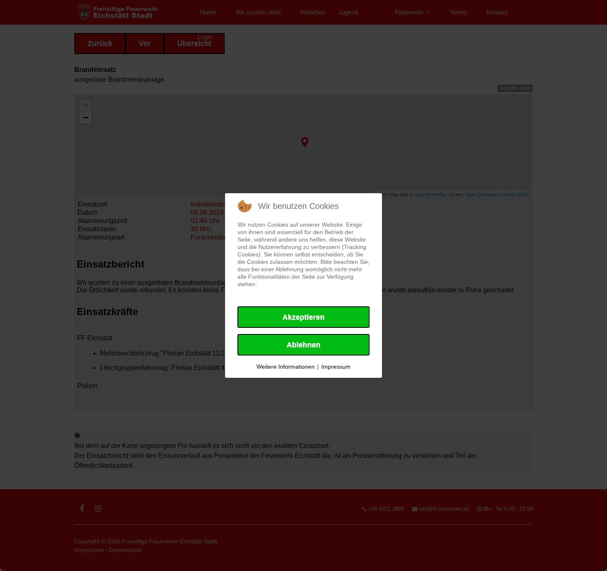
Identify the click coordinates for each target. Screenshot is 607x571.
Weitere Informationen (285, 366)
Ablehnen (303, 345)
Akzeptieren (303, 317)
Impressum (336, 366)
